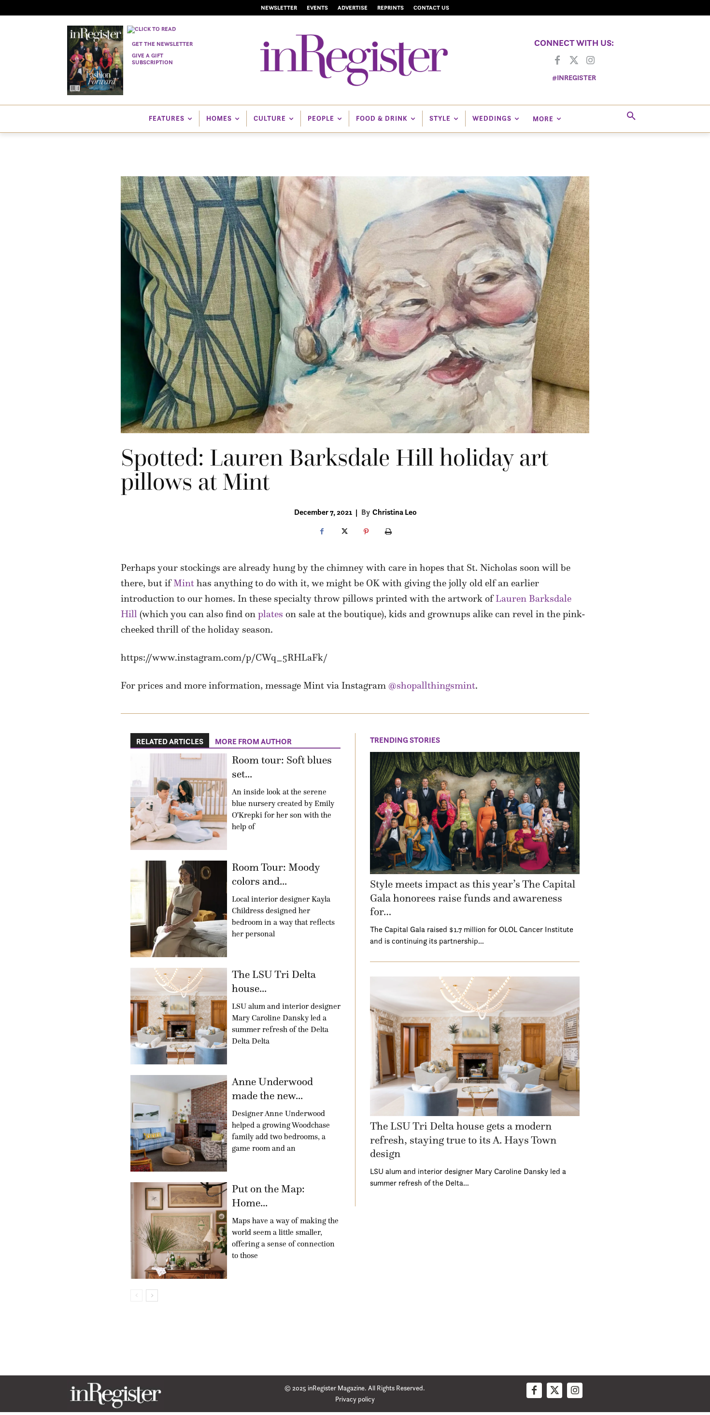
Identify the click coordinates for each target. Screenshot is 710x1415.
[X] (344, 532)
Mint (183, 583)
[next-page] (152, 1295)
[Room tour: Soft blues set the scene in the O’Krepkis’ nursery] (178, 801)
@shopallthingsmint (431, 685)
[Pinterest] (366, 532)
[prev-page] (136, 1295)
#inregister (574, 77)
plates (270, 614)
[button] (631, 116)
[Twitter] (574, 61)
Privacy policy (355, 1399)
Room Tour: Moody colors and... (276, 874)
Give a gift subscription (152, 59)
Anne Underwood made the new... (272, 1088)
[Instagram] (590, 61)
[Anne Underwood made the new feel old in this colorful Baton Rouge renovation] (178, 1123)
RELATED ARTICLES (169, 741)
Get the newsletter (162, 43)
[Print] (388, 532)
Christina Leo (394, 512)
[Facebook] (557, 61)
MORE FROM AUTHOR (253, 741)
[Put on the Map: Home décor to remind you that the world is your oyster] (178, 1230)
